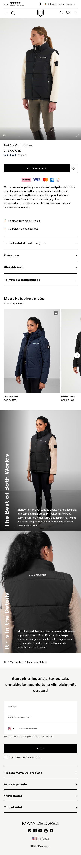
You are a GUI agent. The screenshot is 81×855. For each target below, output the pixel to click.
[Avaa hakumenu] (13, 13)
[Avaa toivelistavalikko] (68, 12)
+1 (11, 728)
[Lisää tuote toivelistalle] (73, 168)
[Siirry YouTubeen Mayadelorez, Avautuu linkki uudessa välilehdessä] (40, 830)
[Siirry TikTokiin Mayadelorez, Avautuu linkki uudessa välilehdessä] (51, 830)
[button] (32, 4)
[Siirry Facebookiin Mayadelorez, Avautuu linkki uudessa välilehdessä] (35, 830)
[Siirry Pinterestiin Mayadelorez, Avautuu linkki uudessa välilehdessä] (46, 831)
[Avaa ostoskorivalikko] (75, 12)
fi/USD (40, 838)
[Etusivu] (5, 662)
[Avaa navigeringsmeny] (5, 13)
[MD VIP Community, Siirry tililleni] (61, 12)
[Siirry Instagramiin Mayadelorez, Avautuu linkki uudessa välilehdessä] (29, 830)
